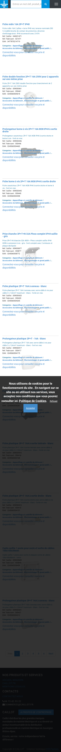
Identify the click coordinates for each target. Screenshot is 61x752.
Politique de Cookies (32, 401)
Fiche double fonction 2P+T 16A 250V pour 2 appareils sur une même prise (30, 77)
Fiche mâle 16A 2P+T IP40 (16, 24)
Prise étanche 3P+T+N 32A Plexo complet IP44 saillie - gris (30, 235)
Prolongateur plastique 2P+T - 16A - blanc (24, 338)
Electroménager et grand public (37, 48)
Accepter (30, 408)
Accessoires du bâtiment (12, 48)
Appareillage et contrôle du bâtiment (28, 46)
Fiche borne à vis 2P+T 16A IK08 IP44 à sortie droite (29, 181)
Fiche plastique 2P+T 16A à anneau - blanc (24, 286)
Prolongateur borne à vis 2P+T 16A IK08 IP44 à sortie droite (29, 130)
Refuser (54, 401)
